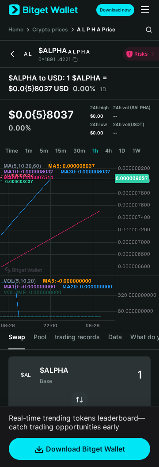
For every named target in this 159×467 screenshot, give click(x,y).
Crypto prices (50, 29)
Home (15, 29)
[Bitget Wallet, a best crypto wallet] (43, 9)
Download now (115, 9)
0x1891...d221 (54, 59)
